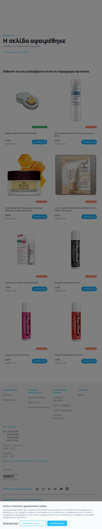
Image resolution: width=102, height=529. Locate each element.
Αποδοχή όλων (57, 523)
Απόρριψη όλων (10, 523)
